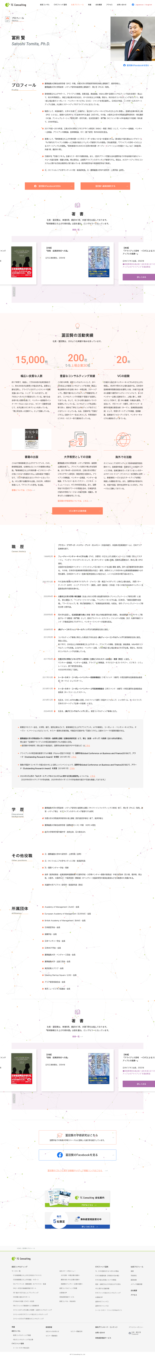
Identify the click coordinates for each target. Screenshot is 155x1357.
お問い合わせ (121, 5)
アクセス (109, 5)
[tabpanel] (77, 263)
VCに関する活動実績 (102, 1288)
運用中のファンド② (102, 1306)
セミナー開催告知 (76, 1331)
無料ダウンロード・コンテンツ (106, 1327)
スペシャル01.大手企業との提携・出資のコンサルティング (32, 1310)
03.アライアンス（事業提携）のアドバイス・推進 (29, 1284)
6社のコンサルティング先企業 (23, 1339)
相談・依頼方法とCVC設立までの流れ (108, 1284)
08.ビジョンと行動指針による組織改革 (26, 1306)
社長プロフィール (77, 5)
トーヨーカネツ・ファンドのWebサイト (108, 1310)
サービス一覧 (16, 1271)
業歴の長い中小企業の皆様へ (70, 1280)
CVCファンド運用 (60, 5)
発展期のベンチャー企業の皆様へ (72, 1284)
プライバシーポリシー (136, 1327)
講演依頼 (134, 1280)
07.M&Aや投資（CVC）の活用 (23, 1301)
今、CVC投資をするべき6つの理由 (107, 1271)
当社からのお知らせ (52, 1331)
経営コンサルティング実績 (68, 1288)
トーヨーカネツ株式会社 (21, 1348)
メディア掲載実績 (136, 1284)
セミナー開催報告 (52, 1336)
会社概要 (99, 5)
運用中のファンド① (102, 1301)
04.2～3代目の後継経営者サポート (24, 1288)
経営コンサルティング (19, 1267)
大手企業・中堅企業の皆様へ (70, 1275)
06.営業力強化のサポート (21, 1297)
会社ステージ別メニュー (67, 1271)
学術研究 (134, 1275)
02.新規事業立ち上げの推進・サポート (26, 1280)
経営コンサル (44, 5)
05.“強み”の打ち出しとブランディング (25, 1293)
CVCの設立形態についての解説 (105, 1280)
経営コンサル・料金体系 (67, 1301)
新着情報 (49, 1327)
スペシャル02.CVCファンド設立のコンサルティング (30, 1314)
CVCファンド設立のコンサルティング (108, 1293)
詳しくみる (64, 277)
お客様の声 (63, 1293)
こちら (87, 745)
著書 (132, 1271)
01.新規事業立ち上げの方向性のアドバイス (27, 1275)
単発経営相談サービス (66, 1297)
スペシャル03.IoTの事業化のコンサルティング (28, 1319)
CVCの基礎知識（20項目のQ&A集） (107, 1275)
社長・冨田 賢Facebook (136, 1333)
